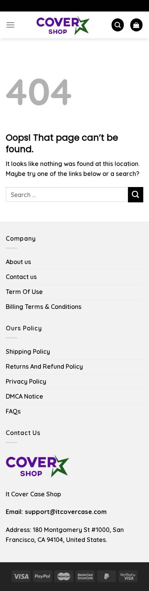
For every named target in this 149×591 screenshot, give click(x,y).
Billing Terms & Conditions (43, 306)
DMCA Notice (24, 396)
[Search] (118, 24)
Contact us (21, 277)
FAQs (13, 411)
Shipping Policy (28, 351)
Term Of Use (24, 292)
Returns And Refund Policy (44, 366)
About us (18, 262)
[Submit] (135, 194)
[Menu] (10, 24)
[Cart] (136, 24)
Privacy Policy (26, 381)
